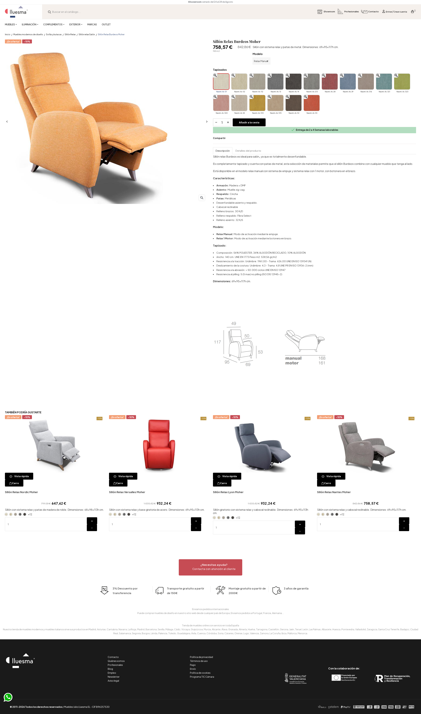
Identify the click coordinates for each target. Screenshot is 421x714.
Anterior (6, 121)
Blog (110, 668)
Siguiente (206, 121)
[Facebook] (329, 654)
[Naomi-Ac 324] (221, 103)
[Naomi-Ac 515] (275, 103)
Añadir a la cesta (249, 122)
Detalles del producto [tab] (248, 150)
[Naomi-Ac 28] (330, 81)
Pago (193, 664)
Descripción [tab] (223, 150)
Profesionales (115, 664)
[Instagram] (351, 654)
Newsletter (114, 676)
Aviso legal (113, 680)
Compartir (230, 138)
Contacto (113, 656)
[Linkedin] (344, 654)
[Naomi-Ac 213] (311, 81)
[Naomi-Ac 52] (293, 103)
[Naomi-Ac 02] (239, 81)
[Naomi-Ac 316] (366, 81)
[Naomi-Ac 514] (257, 103)
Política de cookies (200, 672)
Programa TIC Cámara (202, 676)
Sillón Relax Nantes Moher (334, 492)
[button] (210, 567)
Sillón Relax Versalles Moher (127, 492)
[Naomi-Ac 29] (348, 81)
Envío (193, 668)
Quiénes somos (116, 660)
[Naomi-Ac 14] (293, 81)
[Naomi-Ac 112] (257, 81)
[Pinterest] (337, 654)
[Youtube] (359, 654)
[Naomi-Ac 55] (311, 103)
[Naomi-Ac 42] (239, 103)
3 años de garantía (296, 588)
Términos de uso (199, 660)
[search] (49, 11)
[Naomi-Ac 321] (384, 81)
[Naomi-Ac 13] (275, 81)
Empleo (112, 672)
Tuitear (235, 138)
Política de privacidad (201, 656)
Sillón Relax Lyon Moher (228, 492)
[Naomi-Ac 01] (221, 81)
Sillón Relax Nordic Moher (21, 492)
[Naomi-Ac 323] (402, 81)
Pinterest (240, 138)
